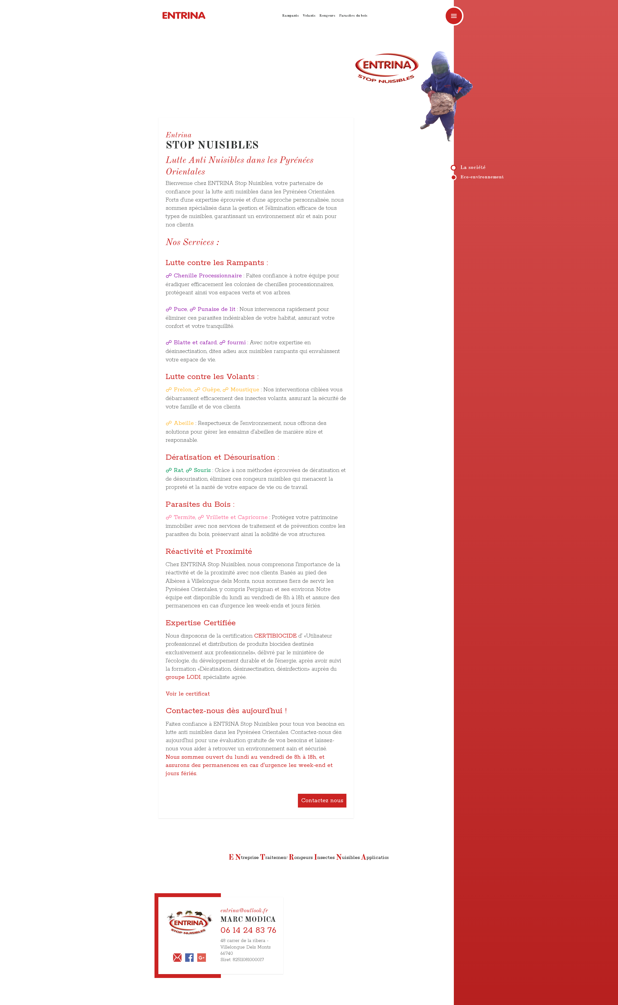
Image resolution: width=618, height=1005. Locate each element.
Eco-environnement (482, 177)
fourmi (236, 342)
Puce (180, 309)
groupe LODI (183, 677)
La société (473, 167)
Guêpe (211, 389)
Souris (202, 470)
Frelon (183, 389)
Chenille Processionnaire (208, 275)
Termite (184, 517)
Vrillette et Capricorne (237, 517)
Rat (178, 470)
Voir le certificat (188, 693)
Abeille (184, 423)
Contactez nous (322, 800)
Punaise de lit (216, 309)
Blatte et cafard (195, 342)
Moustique (245, 389)
